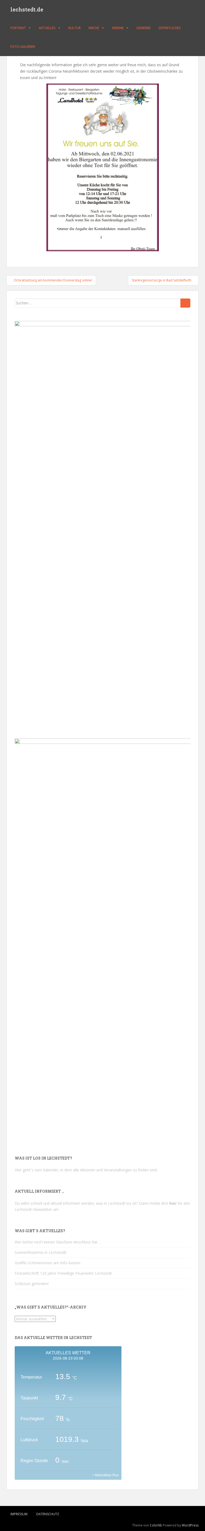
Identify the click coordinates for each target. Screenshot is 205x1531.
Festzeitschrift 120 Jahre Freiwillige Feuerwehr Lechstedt (63, 1273)
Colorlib (156, 1525)
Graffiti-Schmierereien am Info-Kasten (47, 1262)
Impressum (18, 1514)
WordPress (190, 1525)
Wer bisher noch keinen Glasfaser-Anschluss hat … (58, 1242)
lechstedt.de (26, 9)
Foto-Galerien (22, 46)
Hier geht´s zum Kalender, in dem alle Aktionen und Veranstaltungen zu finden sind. (86, 1169)
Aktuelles (47, 28)
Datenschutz (47, 1514)
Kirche (94, 28)
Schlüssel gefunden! (32, 1283)
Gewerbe (143, 28)
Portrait (18, 28)
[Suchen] (185, 303)
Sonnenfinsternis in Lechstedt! (40, 1252)
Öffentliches (170, 28)
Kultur (74, 28)
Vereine (118, 28)
